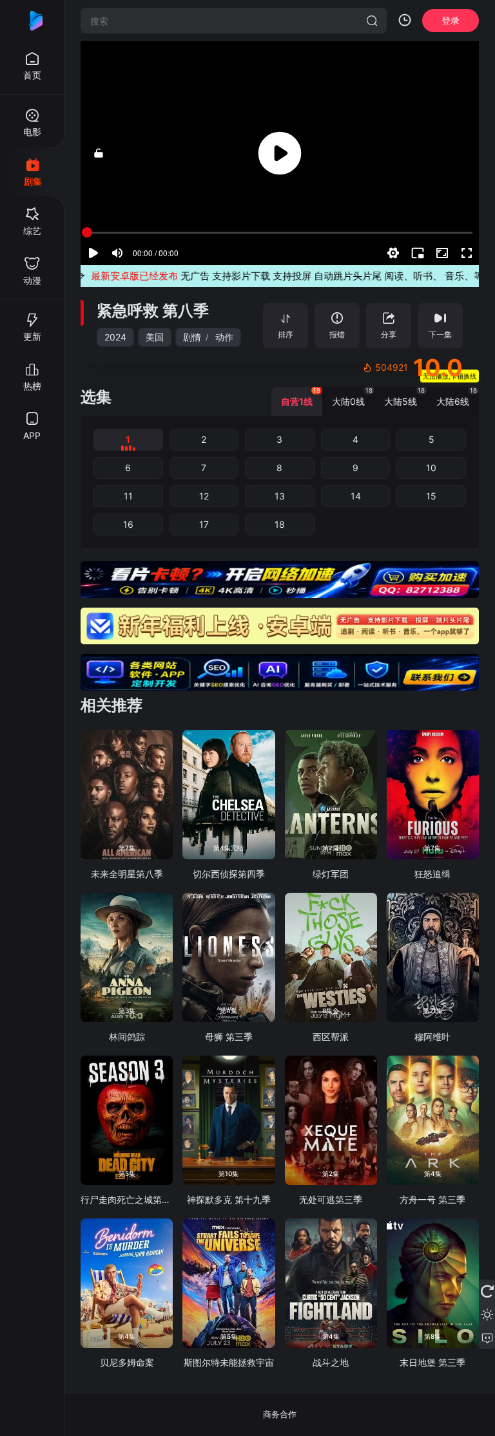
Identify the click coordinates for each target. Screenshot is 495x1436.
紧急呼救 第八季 (153, 310)
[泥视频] (32, 20)
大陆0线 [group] (352, 397)
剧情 (192, 336)
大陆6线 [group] (456, 397)
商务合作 (279, 1414)
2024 (115, 336)
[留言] (487, 1337)
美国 (155, 336)
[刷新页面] (487, 1291)
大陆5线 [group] (404, 397)
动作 (224, 336)
